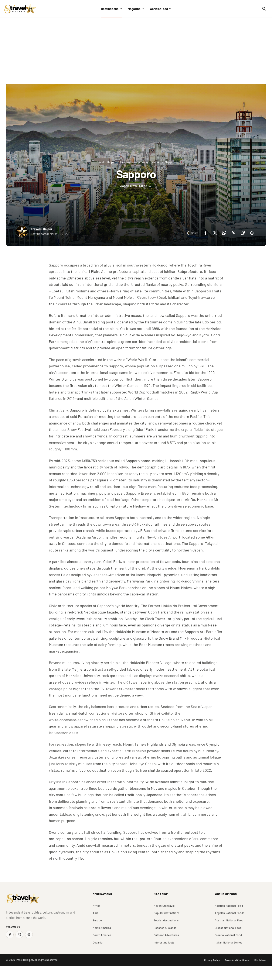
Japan (156, 162)
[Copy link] (242, 233)
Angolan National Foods (229, 913)
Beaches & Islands (165, 927)
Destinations (109, 9)
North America (102, 927)
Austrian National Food (229, 920)
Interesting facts (164, 942)
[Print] (252, 233)
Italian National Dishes (228, 942)
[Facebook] (205, 233)
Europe (97, 920)
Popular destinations (167, 913)
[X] (214, 233)
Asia (145, 162)
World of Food (159, 9)
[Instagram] (19, 934)
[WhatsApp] (224, 233)
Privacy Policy (212, 960)
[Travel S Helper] (20, 8)
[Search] (263, 8)
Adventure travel (164, 905)
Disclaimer (260, 960)
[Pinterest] (233, 233)
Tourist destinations (166, 920)
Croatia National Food (228, 935)
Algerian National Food (229, 905)
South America (102, 935)
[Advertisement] (136, 49)
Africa (96, 905)
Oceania (97, 942)
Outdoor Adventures (166, 935)
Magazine (134, 9)
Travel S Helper (106, 162)
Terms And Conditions (237, 960)
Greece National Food (228, 927)
